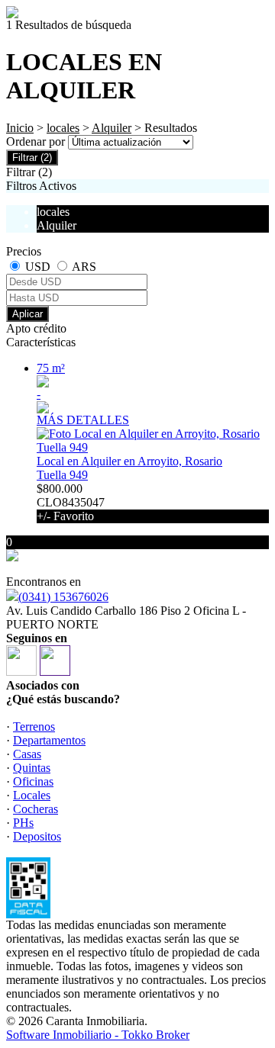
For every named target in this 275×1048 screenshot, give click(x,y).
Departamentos (49, 740)
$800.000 (71, 502)
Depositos (37, 836)
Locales (31, 795)
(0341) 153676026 (63, 596)
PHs (23, 822)
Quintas (31, 767)
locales (63, 127)
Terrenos (34, 726)
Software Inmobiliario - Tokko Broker (97, 1034)
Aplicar (27, 314)
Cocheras (35, 808)
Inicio (20, 127)
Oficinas (33, 781)
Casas (27, 753)
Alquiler (111, 127)
